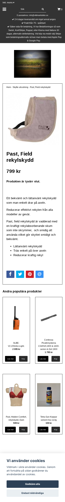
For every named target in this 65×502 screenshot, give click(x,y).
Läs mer (10, 359)
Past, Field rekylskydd (40, 87)
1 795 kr (49, 352)
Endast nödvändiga (32, 493)
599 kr (16, 423)
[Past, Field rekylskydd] (32, 119)
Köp (23, 359)
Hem (8, 87)
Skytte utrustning (20, 87)
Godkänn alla (32, 484)
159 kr (49, 423)
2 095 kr (16, 349)
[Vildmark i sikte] (32, 63)
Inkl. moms (8, 2)
